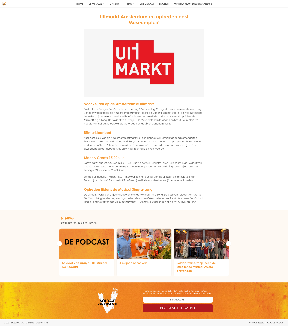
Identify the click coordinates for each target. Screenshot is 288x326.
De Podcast (147, 3)
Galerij (114, 3)
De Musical (95, 3)
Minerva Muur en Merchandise (193, 3)
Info (129, 3)
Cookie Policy (275, 323)
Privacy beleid (256, 323)
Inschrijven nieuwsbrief (177, 308)
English (164, 3)
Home (79, 3)
